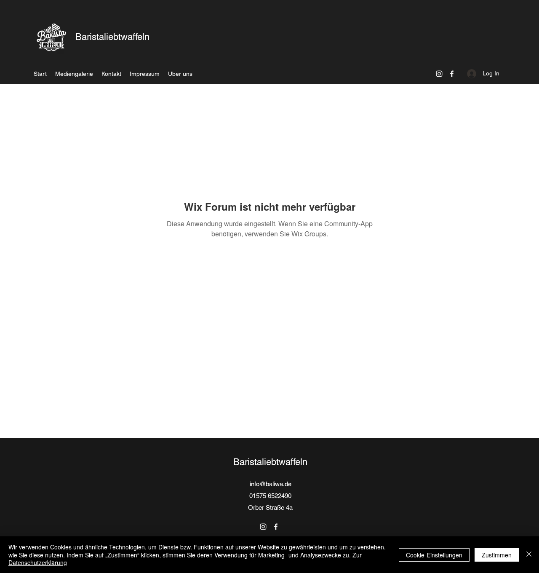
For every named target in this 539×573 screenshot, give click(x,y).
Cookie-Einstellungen (434, 555)
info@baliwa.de (270, 483)
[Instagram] (439, 74)
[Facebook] (452, 74)
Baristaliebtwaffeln (112, 37)
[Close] (529, 554)
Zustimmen (497, 555)
